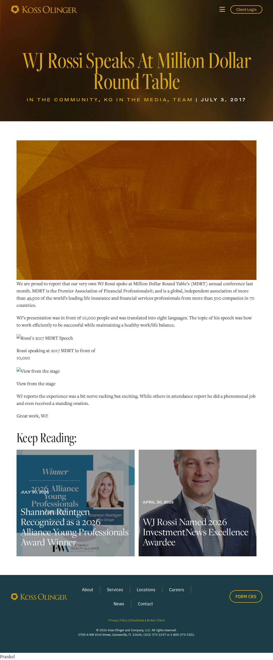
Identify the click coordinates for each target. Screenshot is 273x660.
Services (115, 589)
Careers (176, 589)
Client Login (246, 9)
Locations (146, 589)
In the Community (63, 99)
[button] (222, 9)
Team (183, 99)
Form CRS (245, 596)
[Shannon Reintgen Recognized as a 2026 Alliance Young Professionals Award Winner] (76, 503)
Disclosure (137, 620)
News (119, 603)
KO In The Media (136, 99)
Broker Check (156, 620)
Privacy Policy (118, 620)
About (87, 589)
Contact (145, 603)
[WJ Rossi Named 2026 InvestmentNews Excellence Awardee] (198, 503)
